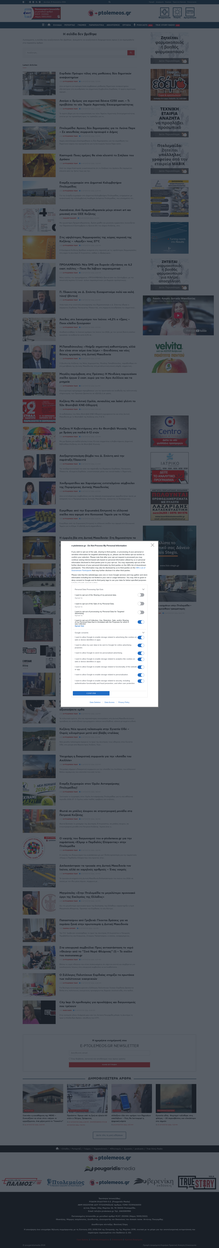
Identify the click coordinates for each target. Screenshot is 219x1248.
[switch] (141, 595)
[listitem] (109, 589)
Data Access (109, 702)
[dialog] (109, 624)
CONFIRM (91, 693)
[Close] (153, 545)
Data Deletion (95, 702)
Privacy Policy (123, 702)
